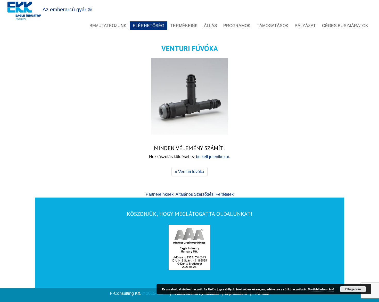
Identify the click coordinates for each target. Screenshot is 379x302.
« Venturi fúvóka (189, 171)
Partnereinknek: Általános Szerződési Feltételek (190, 194)
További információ (321, 289)
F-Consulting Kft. (125, 293)
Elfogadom (353, 289)
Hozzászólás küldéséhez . (189, 156)
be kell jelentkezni (212, 156)
